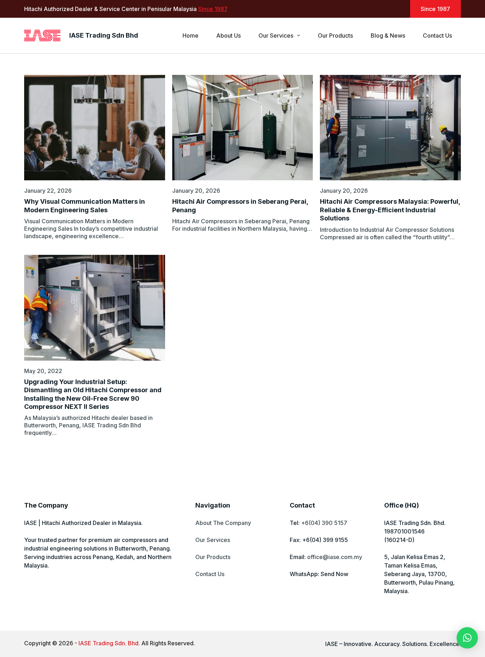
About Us (228, 35)
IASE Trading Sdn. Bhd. (109, 643)
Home (190, 35)
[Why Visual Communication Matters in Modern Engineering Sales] (94, 127)
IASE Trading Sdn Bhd (103, 35)
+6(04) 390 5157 (324, 522)
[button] (467, 637)
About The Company (223, 522)
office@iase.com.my (334, 556)
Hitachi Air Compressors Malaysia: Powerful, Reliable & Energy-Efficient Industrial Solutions (390, 210)
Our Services (275, 35)
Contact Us (437, 35)
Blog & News (388, 35)
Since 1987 (213, 8)
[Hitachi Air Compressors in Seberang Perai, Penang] (242, 127)
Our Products (335, 35)
